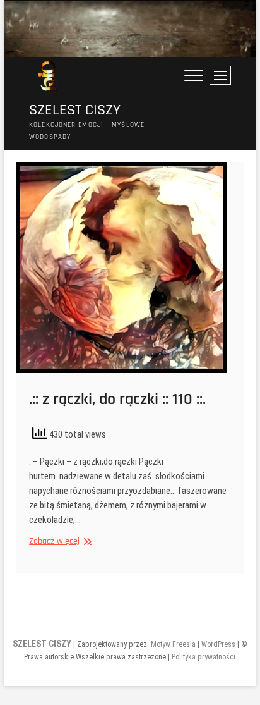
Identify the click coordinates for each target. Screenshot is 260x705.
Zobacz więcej (58, 541)
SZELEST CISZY (75, 110)
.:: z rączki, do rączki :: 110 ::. (117, 399)
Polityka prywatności (203, 657)
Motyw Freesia (173, 644)
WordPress (218, 644)
